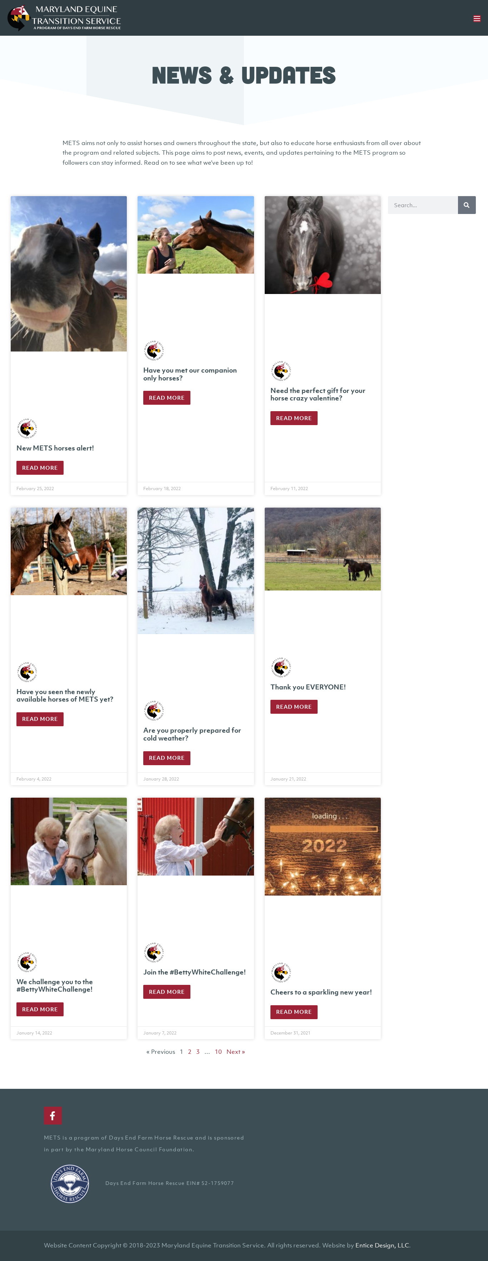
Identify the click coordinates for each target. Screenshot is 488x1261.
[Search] (467, 205)
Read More (40, 467)
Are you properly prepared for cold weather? (192, 734)
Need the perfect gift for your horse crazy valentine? (317, 394)
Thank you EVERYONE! (308, 687)
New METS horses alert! (55, 448)
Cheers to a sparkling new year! (321, 992)
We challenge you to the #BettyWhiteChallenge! (54, 985)
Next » (235, 1052)
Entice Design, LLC (382, 1245)
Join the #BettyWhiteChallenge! (194, 972)
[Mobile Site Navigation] (477, 18)
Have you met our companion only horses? (190, 374)
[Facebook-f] (53, 1116)
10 (218, 1052)
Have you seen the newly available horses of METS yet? (64, 695)
